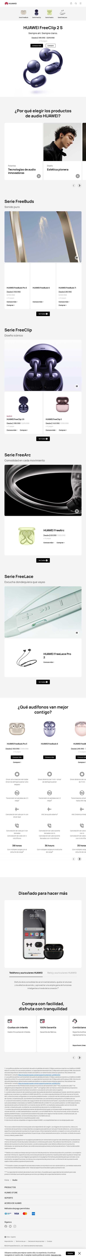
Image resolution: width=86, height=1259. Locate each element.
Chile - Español (11, 1237)
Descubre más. (56, 1255)
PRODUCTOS (10, 1187)
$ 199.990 (11, 295)
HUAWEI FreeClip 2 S (43, 27)
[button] (71, 3)
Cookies (49, 1241)
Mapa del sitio (8, 1241)
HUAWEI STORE (11, 1192)
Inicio (6, 1180)
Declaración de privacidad (36, 1241)
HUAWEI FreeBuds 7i (67, 288)
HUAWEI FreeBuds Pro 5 (17, 288)
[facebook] (5, 1226)
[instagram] (14, 1226)
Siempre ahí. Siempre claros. (43, 33)
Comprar (50, 45)
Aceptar (70, 1253)
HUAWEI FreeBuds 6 (41, 288)
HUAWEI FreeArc (53, 530)
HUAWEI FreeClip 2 (54, 419)
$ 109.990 (63, 295)
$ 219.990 (51, 38)
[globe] (5, 1237)
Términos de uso (21, 1241)
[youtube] (10, 1226)
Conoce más (36, 45)
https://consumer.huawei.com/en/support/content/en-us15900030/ (39, 1075)
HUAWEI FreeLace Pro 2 (57, 655)
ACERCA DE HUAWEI (13, 1203)
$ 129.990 (61, 535)
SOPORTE (8, 1198)
